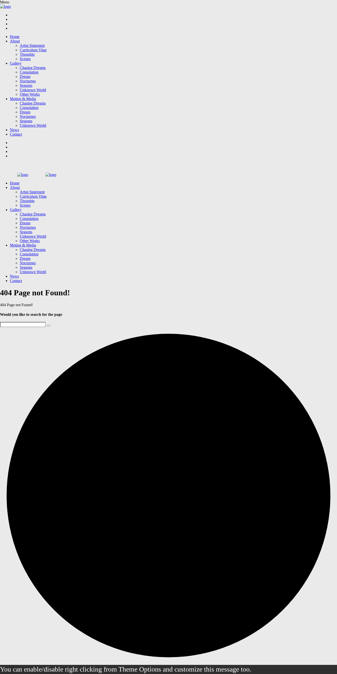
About (15, 41)
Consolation (29, 72)
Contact (16, 134)
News (14, 130)
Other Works (30, 94)
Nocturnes (28, 81)
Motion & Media (23, 99)
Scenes (25, 59)
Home (14, 37)
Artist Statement (32, 45)
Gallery (15, 63)
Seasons (26, 85)
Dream (25, 76)
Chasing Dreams (33, 68)
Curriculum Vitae (33, 50)
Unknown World (33, 90)
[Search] (49, 325)
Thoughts (27, 54)
